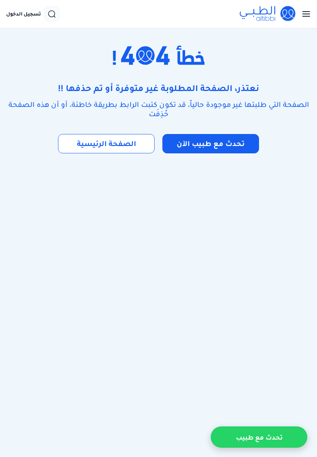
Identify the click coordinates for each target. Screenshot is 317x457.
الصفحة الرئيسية (106, 143)
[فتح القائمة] (304, 14)
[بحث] (52, 14)
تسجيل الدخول (23, 14)
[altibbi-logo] (268, 14)
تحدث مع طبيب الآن (211, 143)
